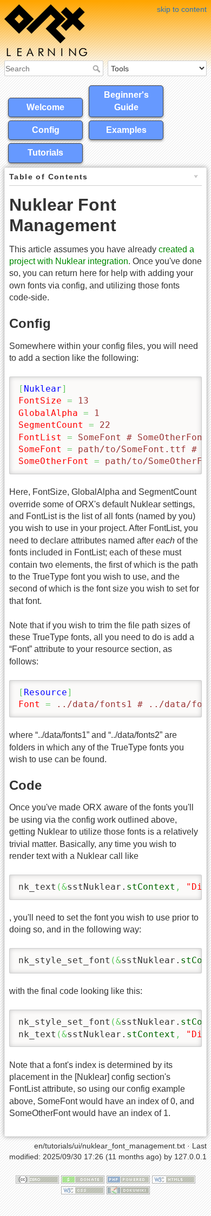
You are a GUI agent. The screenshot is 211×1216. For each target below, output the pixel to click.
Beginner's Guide (126, 100)
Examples (126, 130)
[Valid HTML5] (173, 1179)
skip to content (182, 9)
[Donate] (82, 1179)
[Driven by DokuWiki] (128, 1189)
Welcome (45, 107)
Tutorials (45, 152)
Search (98, 68)
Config (46, 130)
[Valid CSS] (82, 1189)
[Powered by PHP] (128, 1179)
